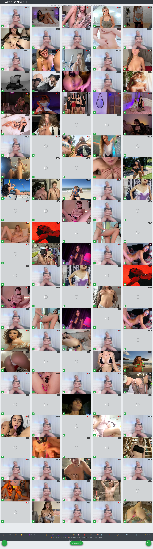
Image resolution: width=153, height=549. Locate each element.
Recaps (78, 540)
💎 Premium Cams (130, 535)
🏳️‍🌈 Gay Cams (112, 535)
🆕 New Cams (103, 535)
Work (75, 540)
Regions (71, 540)
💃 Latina (17, 535)
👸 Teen (48, 535)
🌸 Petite (80, 535)
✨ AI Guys (63, 537)
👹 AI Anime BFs (72, 537)
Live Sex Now (76, 543)
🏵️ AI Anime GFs (55, 537)
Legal (89, 540)
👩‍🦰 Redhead (68, 535)
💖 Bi (98, 535)
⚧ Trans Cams (120, 535)
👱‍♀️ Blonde (53, 535)
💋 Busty (86, 535)
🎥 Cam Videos (81, 537)
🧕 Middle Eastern (33, 535)
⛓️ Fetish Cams (140, 535)
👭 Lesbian (92, 535)
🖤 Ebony (11, 535)
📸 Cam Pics (89, 537)
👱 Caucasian (24, 535)
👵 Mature (42, 535)
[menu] (4, 543)
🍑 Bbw (74, 535)
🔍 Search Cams (98, 537)
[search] (148, 543)
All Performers (84, 540)
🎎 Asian (5, 535)
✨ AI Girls (147, 535)
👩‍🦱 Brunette (61, 535)
